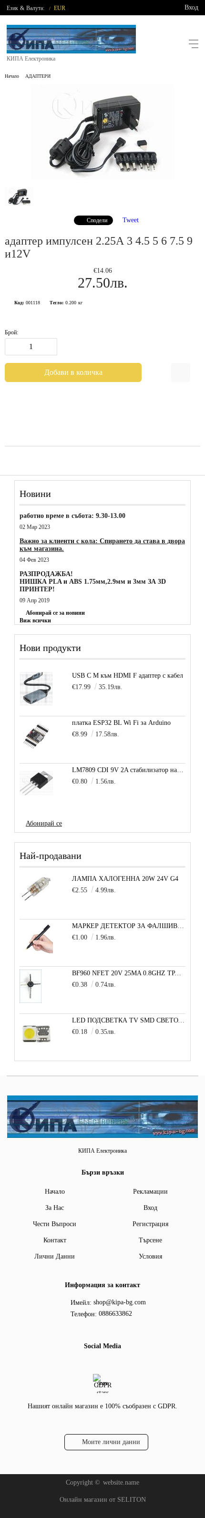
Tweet (131, 220)
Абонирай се (44, 823)
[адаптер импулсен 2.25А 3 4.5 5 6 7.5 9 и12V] (102, 177)
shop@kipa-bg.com (119, 1302)
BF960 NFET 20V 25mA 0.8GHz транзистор (128, 973)
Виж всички (35, 620)
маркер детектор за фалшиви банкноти (128, 925)
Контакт (54, 1240)
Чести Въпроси (54, 1224)
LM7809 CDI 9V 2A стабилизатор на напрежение (128, 770)
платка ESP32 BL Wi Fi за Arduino (121, 722)
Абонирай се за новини (55, 612)
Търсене (150, 1240)
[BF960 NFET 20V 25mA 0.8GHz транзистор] (30, 1000)
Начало (12, 76)
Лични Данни (54, 1256)
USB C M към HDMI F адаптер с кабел (127, 675)
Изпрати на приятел (180, 372)
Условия (150, 1256)
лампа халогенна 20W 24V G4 (125, 878)
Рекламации (150, 1191)
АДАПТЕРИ (38, 76)
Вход (191, 7)
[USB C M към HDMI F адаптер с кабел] (36, 688)
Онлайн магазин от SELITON (103, 1499)
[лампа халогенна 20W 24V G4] (36, 900)
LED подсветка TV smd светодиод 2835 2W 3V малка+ (128, 1020)
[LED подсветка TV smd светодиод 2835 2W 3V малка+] (36, 1048)
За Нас (54, 1207)
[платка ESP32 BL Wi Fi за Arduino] (36, 736)
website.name (121, 1482)
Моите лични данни (111, 1442)
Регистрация (150, 1224)
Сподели (97, 220)
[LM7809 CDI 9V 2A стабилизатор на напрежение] (36, 783)
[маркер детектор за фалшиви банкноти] (36, 953)
